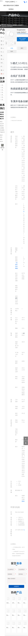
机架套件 (20, 25)
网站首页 (4, 25)
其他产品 (9, 25)
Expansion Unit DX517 (7, 26)
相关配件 (15, 25)
